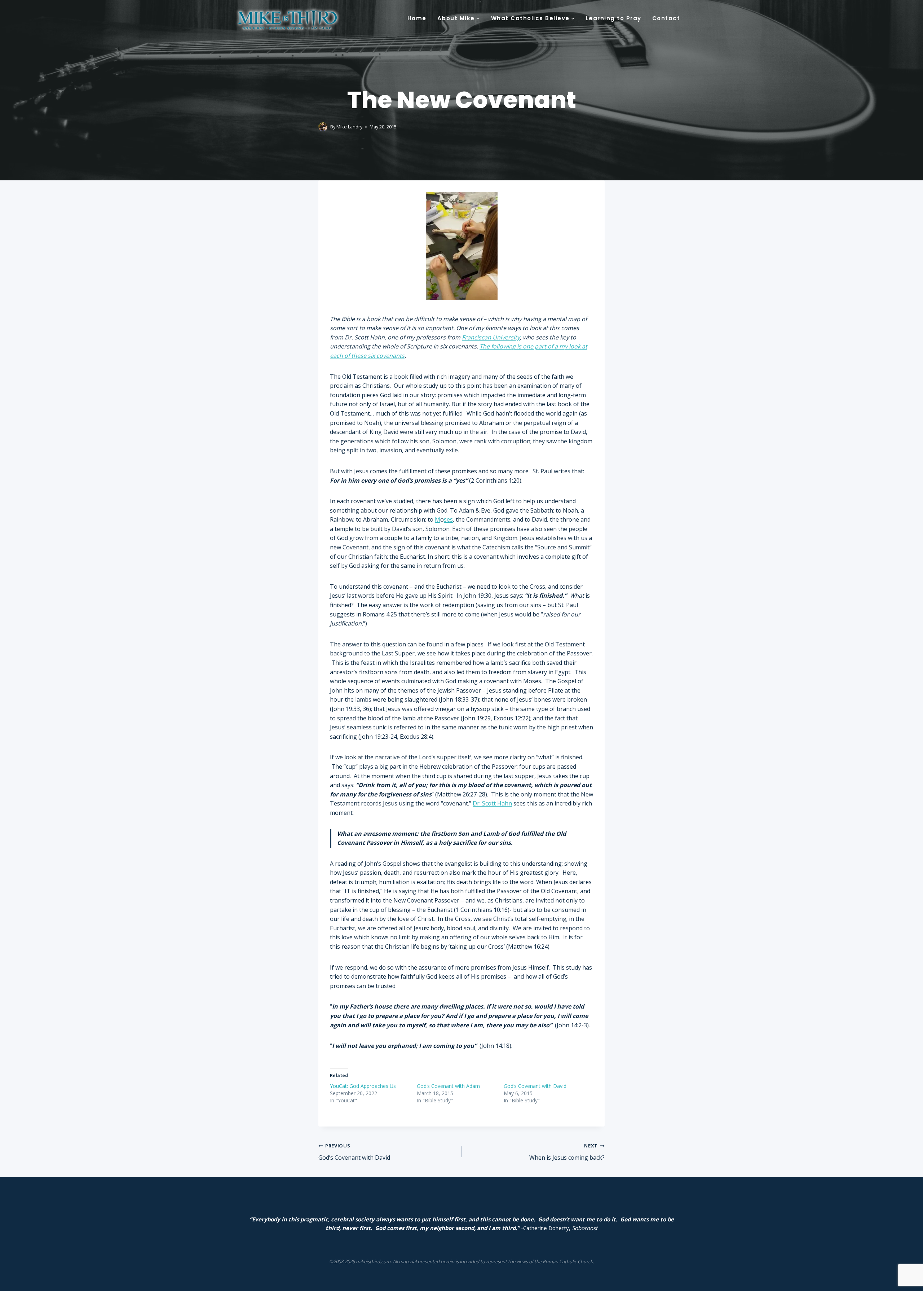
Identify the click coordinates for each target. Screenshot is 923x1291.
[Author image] (322, 126)
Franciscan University (491, 337)
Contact (666, 18)
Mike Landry (349, 126)
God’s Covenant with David (535, 1086)
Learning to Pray (613, 18)
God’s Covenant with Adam (448, 1086)
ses (448, 519)
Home (417, 18)
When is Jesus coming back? (567, 1152)
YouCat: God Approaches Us (363, 1086)
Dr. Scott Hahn (492, 803)
